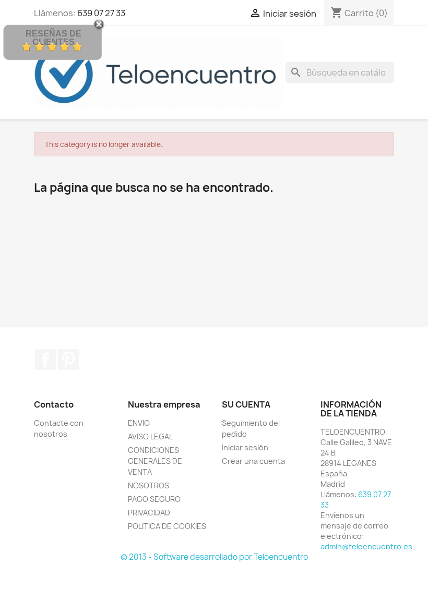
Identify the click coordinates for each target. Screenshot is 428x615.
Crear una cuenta (253, 461)
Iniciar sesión (245, 447)
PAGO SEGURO (154, 499)
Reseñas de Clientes (53, 37)
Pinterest (68, 359)
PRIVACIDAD (149, 513)
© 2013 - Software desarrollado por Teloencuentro (214, 556)
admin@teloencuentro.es (366, 546)
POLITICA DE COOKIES (167, 526)
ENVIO (139, 423)
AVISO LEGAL (150, 436)
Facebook (45, 359)
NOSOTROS (148, 485)
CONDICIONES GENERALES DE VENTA (155, 461)
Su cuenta (246, 404)
